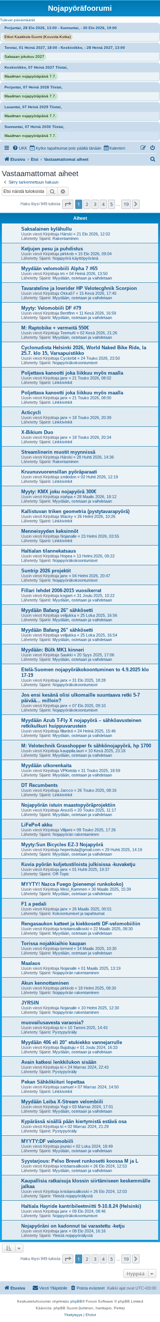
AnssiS (66, 810)
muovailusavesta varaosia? (52, 1022)
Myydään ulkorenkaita (46, 765)
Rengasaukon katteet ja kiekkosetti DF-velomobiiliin (80, 923)
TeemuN (68, 333)
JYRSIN (30, 1003)
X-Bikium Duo (37, 432)
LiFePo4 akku (36, 825)
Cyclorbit (68, 358)
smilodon (68, 477)
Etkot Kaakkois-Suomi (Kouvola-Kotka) (37, 37)
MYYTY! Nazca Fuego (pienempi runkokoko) (72, 884)
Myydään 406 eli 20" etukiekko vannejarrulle (71, 1042)
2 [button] (87, 204)
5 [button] (111, 204)
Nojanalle (68, 536)
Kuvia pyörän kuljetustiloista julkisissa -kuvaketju (78, 864)
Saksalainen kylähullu (46, 229)
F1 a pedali (34, 904)
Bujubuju (68, 1047)
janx (64, 378)
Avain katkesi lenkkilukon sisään (58, 1062)
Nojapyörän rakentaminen (75, 834)
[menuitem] (19, 148)
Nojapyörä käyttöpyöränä (75, 258)
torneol (66, 948)
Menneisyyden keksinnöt (49, 531)
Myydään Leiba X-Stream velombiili (62, 1101)
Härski (66, 234)
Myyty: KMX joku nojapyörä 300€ (58, 491)
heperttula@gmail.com (80, 849)
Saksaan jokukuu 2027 (24, 56)
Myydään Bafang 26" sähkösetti (57, 610)
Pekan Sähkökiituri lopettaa (52, 1082)
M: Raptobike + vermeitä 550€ (55, 328)
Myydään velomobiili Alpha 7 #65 (59, 268)
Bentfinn (67, 313)
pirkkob (67, 253)
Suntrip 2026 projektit (46, 571)
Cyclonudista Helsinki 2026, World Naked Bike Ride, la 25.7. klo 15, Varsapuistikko (83, 350)
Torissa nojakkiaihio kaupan (53, 943)
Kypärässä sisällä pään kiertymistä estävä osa (74, 1121)
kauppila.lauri (72, 750)
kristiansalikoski (74, 928)
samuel (66, 1087)
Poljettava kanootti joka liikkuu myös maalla (72, 373)
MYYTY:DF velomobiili (47, 1141)
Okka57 (67, 293)
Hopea (66, 556)
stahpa (66, 496)
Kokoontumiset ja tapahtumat (78, 913)
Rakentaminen (65, 238)
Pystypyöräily (64, 1032)
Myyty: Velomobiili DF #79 (51, 308)
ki (61, 1027)
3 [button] (95, 204)
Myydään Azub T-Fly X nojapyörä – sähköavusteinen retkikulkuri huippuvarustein (81, 723)
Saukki (66, 655)
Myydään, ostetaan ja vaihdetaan (82, 278)
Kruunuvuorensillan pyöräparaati (59, 472)
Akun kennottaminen (45, 983)
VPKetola (68, 770)
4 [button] (103, 204)
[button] (67, 204)
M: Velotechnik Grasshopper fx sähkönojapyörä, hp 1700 (86, 745)
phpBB (76, 1301)
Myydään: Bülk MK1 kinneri (52, 650)
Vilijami (66, 830)
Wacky (66, 516)
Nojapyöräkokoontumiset (74, 362)
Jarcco (66, 790)
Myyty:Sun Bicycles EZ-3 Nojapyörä (62, 844)
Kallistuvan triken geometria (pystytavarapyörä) (75, 511)
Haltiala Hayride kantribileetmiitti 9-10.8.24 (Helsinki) (81, 1206)
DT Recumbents (39, 785)
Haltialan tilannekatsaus (48, 551)
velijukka (68, 615)
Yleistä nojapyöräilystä (72, 1196)
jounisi (65, 1146)
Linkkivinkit (62, 382)
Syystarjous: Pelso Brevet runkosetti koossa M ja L (79, 1161)
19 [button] (126, 204)
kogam (66, 595)
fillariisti (66, 731)
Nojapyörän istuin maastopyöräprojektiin (68, 805)
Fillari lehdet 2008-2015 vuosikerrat (61, 590)
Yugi (64, 1106)
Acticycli (31, 412)
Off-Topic (60, 874)
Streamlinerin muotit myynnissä (58, 452)
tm (62, 273)
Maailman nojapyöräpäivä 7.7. (30, 76)
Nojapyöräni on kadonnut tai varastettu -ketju (73, 1226)
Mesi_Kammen (73, 889)
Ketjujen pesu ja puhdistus (52, 248)
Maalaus (30, 963)
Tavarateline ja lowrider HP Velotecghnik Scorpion (79, 288)
